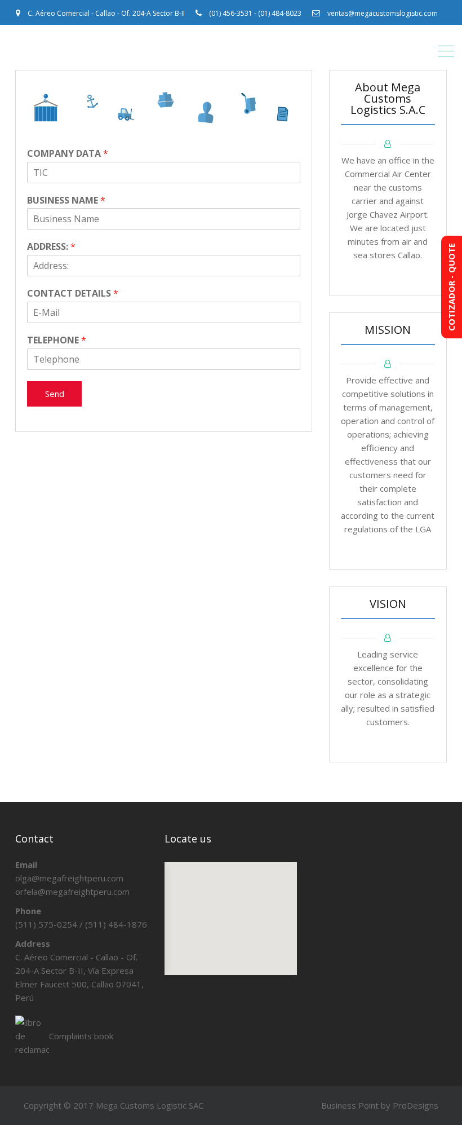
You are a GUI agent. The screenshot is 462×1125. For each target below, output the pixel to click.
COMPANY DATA (67, 154)
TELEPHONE (56, 340)
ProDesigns (415, 1105)
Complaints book (81, 1036)
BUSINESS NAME (66, 200)
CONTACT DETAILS (72, 293)
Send (54, 393)
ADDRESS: (51, 247)
